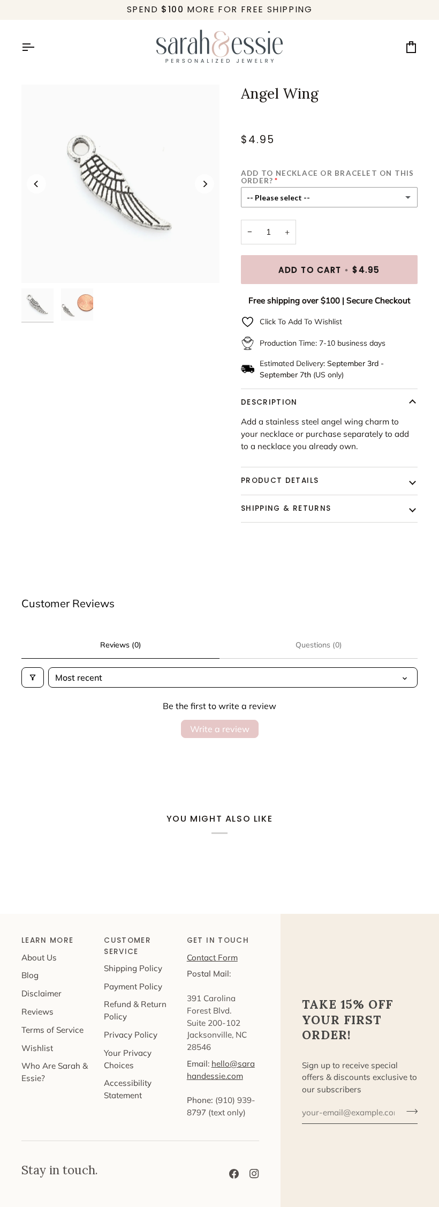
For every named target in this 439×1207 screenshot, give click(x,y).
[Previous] (36, 183)
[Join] (409, 1111)
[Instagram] (254, 1174)
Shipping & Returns (286, 508)
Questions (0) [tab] (319, 645)
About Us (39, 957)
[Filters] (32, 677)
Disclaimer (41, 993)
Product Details (280, 480)
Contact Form (212, 957)
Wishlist (37, 1048)
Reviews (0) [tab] (120, 645)
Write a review (219, 729)
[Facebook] (234, 1174)
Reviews (37, 1012)
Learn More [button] (47, 940)
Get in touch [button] (218, 940)
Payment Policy (133, 986)
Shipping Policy (133, 968)
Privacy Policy (130, 1035)
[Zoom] (120, 184)
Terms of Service (52, 1030)
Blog (30, 975)
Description (269, 402)
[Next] (204, 183)
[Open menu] (37, 47)
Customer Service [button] (127, 945)
